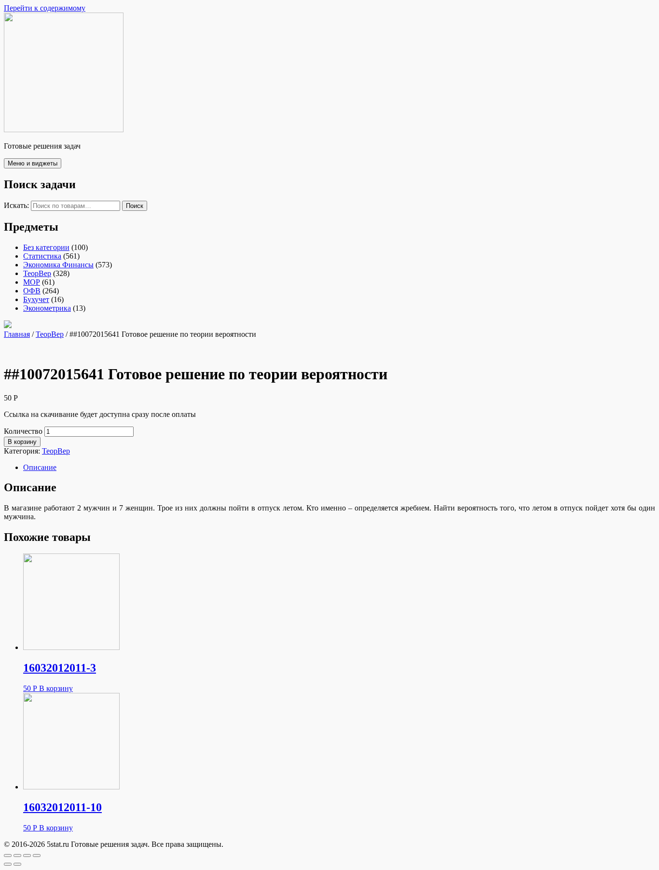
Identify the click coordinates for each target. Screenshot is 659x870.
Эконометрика (47, 308)
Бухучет (36, 299)
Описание (39, 467)
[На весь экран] (27, 855)
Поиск (134, 205)
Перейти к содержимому (44, 8)
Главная (17, 334)
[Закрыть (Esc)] (8, 855)
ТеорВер (37, 273)
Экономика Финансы (58, 265)
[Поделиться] (17, 855)
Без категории (46, 247)
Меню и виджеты (32, 163)
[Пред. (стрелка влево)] (8, 864)
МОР (31, 282)
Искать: (16, 205)
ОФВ (32, 291)
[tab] (339, 467)
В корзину (22, 441)
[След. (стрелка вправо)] (17, 864)
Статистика (42, 256)
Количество (23, 431)
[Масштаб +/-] (37, 855)
